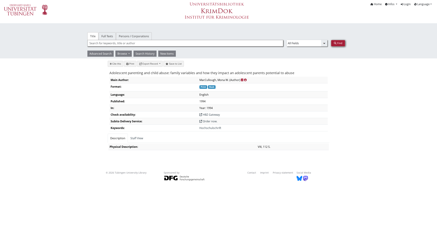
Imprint (264, 172)
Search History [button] (145, 54)
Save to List (175, 63)
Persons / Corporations (134, 36)
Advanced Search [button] (100, 54)
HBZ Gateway (211, 115)
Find (339, 43)
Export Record (150, 63)
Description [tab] (117, 138)
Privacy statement (283, 172)
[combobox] (185, 43)
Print (131, 63)
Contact (251, 172)
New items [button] (167, 54)
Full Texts (107, 36)
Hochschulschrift (210, 128)
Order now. (209, 121)
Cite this (116, 63)
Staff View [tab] (136, 138)
